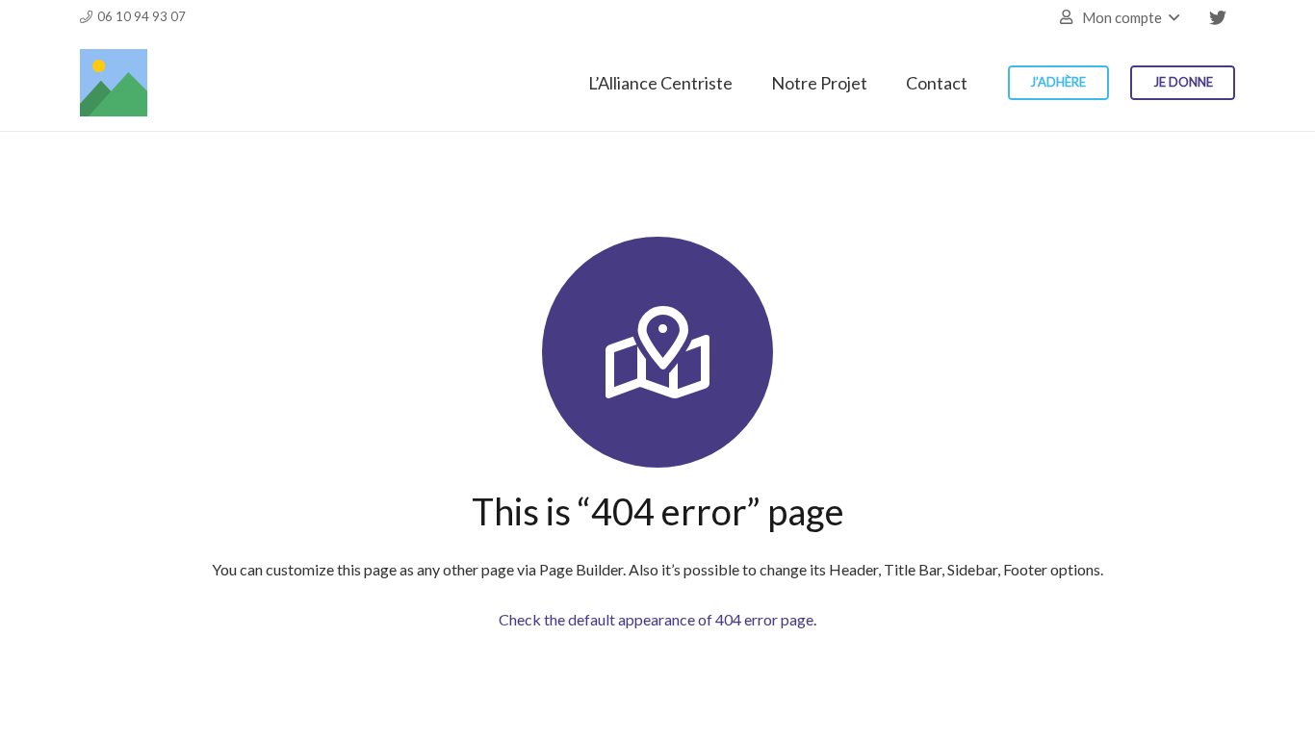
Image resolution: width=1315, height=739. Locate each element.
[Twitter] (1217, 17)
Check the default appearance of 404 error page (656, 619)
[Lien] (113, 82)
